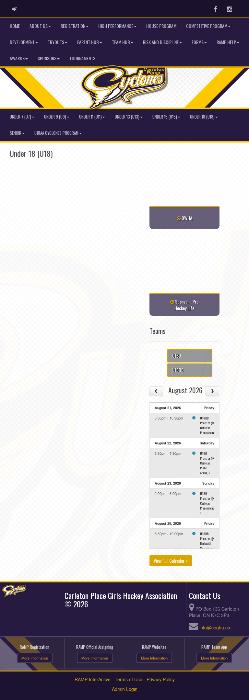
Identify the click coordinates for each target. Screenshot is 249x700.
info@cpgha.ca (214, 627)
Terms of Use (128, 679)
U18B (176, 355)
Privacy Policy (161, 679)
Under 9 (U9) (55, 117)
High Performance (115, 25)
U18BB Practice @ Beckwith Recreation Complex (207, 543)
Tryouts (56, 42)
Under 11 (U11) (90, 117)
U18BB (178, 369)
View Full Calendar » (171, 560)
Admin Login (124, 689)
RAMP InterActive (93, 679)
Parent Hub (88, 42)
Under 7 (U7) (20, 117)
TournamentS (82, 58)
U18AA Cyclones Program (56, 133)
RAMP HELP (226, 42)
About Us (39, 25)
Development (22, 42)
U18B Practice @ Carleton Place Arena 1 (207, 503)
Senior (15, 133)
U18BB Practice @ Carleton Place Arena (207, 425)
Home (15, 25)
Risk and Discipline (161, 42)
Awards (17, 58)
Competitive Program (206, 25)
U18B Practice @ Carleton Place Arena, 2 (207, 463)
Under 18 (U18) (202, 117)
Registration (73, 25)
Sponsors (47, 58)
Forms (198, 42)
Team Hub (121, 42)
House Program (161, 25)
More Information (34, 657)
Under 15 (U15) (164, 117)
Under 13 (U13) (127, 117)
